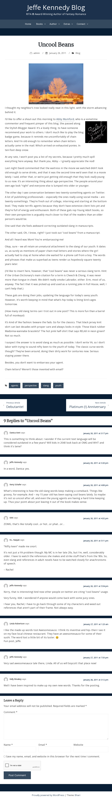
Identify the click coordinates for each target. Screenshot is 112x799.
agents (14, 385)
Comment (10, 712)
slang (46, 385)
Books (39, 23)
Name (8, 744)
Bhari (77, 795)
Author (53, 23)
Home (28, 23)
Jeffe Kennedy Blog (56, 7)
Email (43, 744)
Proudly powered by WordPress (48, 795)
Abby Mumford (65, 119)
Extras (67, 23)
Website (78, 744)
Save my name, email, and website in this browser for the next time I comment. (53, 756)
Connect (81, 23)
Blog (78, 53)
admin (36, 53)
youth (58, 385)
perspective (31, 385)
